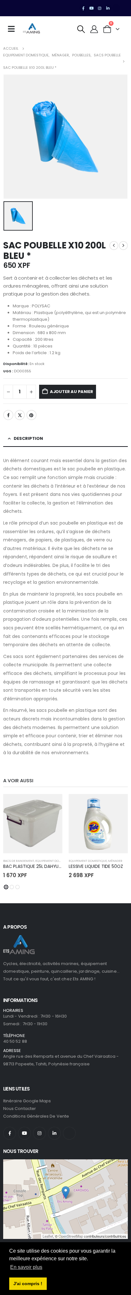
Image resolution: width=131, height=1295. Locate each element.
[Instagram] (100, 8)
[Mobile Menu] (13, 29)
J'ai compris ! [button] (27, 1283)
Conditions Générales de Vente (36, 1116)
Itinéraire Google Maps (27, 1101)
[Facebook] (83, 8)
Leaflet (48, 1236)
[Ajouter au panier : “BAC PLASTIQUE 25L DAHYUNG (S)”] (52, 804)
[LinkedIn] (108, 8)
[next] (123, 245)
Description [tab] (28, 438)
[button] (81, 29)
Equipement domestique (54, 861)
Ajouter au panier (71, 392)
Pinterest (31, 415)
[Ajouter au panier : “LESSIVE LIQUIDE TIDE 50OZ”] (117, 804)
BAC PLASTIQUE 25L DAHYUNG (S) (38, 866)
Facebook (8, 415)
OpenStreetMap (71, 1236)
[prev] (113, 245)
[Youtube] (91, 8)
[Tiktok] (116, 8)
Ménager (115, 861)
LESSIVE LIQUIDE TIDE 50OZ (96, 866)
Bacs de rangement (18, 861)
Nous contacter (19, 1108)
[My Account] (94, 29)
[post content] (32, 823)
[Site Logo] (31, 29)
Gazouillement (20, 415)
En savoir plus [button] (26, 1267)
